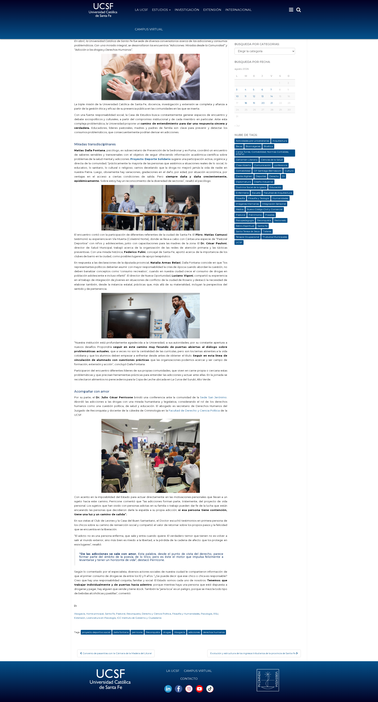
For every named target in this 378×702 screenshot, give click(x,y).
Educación (275, 187)
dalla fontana (121, 632)
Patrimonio (255, 214)
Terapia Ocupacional (247, 236)
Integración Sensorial (274, 203)
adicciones (194, 632)
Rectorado (280, 220)
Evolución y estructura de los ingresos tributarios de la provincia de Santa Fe (253, 653)
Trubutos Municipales (275, 236)
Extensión (212, 10)
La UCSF (141, 10)
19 (254, 102)
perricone (137, 632)
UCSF (239, 242)
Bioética (268, 146)
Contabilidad (243, 170)
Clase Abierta (243, 165)
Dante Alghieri (244, 176)
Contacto (189, 679)
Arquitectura (279, 140)
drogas (167, 632)
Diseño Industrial (263, 181)
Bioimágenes (253, 146)
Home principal (95, 613)
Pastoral (120, 613)
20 (263, 102)
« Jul (237, 125)
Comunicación (262, 165)
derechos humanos (214, 632)
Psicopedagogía (245, 220)
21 (272, 102)
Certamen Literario (247, 159)
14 (272, 96)
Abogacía (79, 613)
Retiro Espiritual (245, 225)
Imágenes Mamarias (247, 203)
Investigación (187, 10)
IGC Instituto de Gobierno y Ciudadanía (139, 617)
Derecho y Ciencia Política (156, 613)
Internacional (238, 10)
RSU (215, 613)
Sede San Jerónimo (213, 397)
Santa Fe (110, 613)
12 (254, 96)
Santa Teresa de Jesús (248, 231)
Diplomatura (243, 181)
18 (246, 102)
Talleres (267, 231)
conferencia (280, 165)
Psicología (206, 613)
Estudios (160, 10)
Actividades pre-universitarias (252, 140)
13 (262, 96)
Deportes (261, 176)
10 (237, 96)
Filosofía (240, 198)
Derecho (274, 176)
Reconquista (134, 613)
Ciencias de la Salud (272, 159)
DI (283, 176)
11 (245, 96)
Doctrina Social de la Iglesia (251, 187)
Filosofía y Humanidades (186, 613)
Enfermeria (242, 192)
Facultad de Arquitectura (278, 192)
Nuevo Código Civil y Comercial (265, 209)
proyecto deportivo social (96, 632)
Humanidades (280, 198)
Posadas (269, 214)
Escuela (256, 192)
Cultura (289, 170)
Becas (239, 146)
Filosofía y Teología (258, 198)
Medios (240, 209)
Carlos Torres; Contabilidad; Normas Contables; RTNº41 (262, 153)
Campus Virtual (149, 29)
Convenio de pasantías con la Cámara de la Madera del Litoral (117, 653)
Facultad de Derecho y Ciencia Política (194, 410)
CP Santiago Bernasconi (267, 170)
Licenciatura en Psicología (101, 617)
